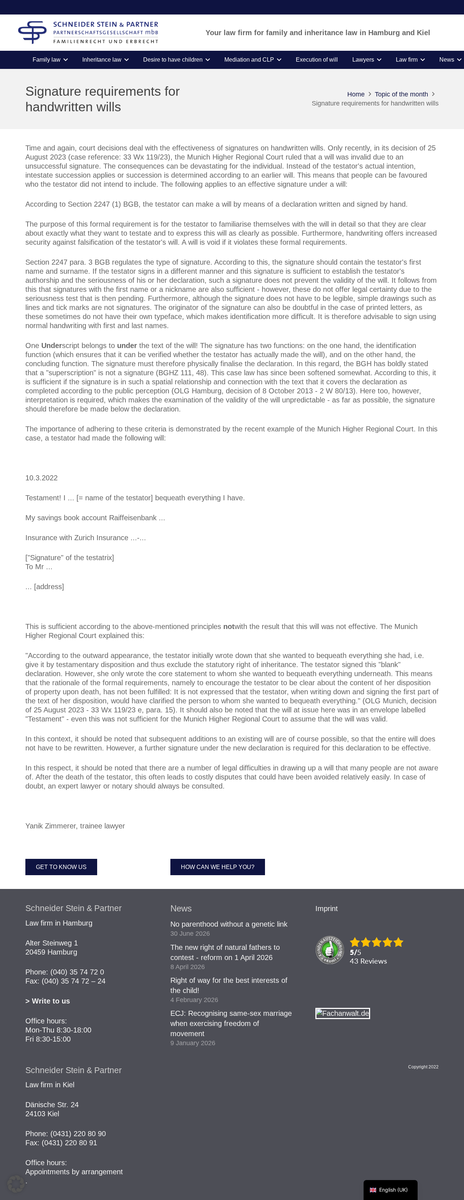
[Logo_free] (88, 32)
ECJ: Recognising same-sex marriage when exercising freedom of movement (231, 1023)
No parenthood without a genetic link (228, 924)
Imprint (326, 909)
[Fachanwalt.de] (342, 1013)
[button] (65, 59)
